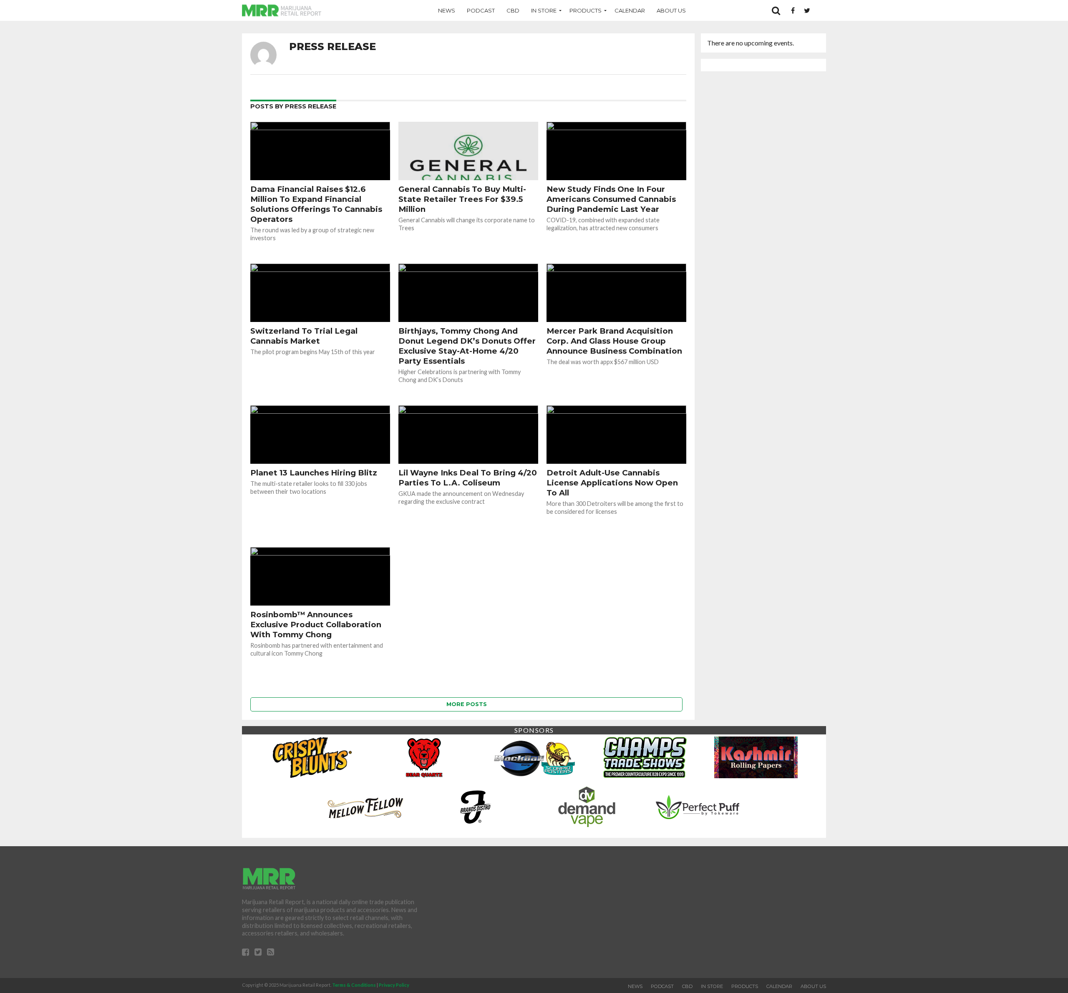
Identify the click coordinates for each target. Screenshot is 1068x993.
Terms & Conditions (354, 985)
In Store (544, 10)
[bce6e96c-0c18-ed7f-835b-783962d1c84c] (423, 757)
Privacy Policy (394, 985)
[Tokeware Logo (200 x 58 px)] (697, 806)
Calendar (630, 10)
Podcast (481, 10)
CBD (512, 10)
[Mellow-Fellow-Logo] (364, 806)
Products (585, 10)
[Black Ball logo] (534, 757)
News (446, 10)
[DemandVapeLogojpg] (586, 806)
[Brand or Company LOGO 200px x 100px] (312, 757)
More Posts (466, 704)
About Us (671, 10)
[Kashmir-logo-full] (756, 757)
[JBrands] (475, 806)
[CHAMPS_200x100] (645, 757)
